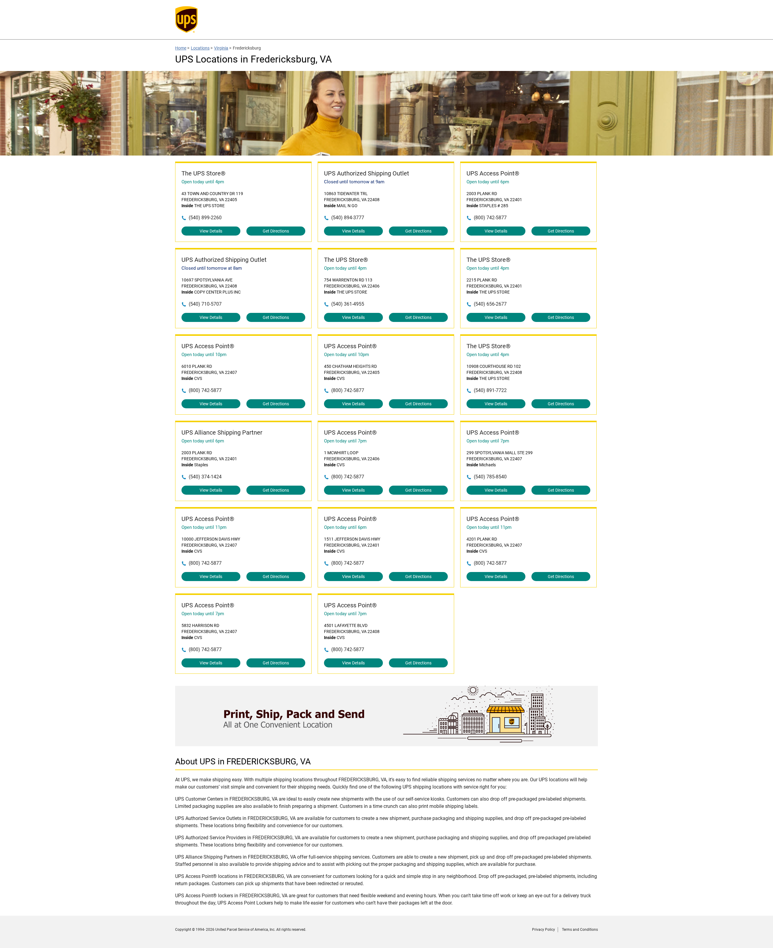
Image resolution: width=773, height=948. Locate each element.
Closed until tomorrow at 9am (354, 182)
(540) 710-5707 (205, 304)
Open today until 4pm (202, 182)
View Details (211, 231)
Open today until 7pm (345, 441)
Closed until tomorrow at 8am (211, 268)
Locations (200, 48)
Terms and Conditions (580, 929)
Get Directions (276, 231)
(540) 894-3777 (347, 217)
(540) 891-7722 (490, 390)
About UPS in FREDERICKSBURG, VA (243, 761)
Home (180, 48)
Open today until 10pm (203, 354)
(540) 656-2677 (490, 304)
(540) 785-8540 (490, 477)
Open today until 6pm (488, 182)
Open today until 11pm (203, 527)
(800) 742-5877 (490, 217)
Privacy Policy (543, 929)
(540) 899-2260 (205, 217)
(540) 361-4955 (347, 304)
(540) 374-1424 (205, 477)
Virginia (221, 48)
